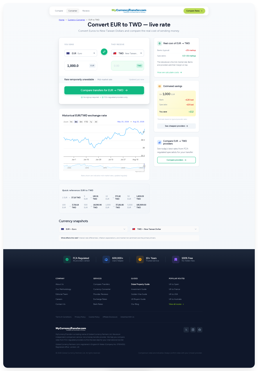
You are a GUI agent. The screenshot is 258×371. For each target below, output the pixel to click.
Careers (59, 299)
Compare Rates (193, 11)
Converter (72, 11)
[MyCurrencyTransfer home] (129, 11)
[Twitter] (186, 329)
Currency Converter (76, 20)
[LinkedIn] (193, 329)
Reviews (86, 11)
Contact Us (60, 304)
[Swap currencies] (104, 52)
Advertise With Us (127, 317)
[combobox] (80, 53)
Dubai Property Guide (140, 284)
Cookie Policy (94, 317)
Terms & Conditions (63, 317)
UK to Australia (175, 299)
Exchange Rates (100, 299)
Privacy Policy (80, 317)
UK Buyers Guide (138, 299)
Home (61, 20)
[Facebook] (199, 329)
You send (69, 44)
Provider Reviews (100, 294)
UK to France (174, 289)
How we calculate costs (168, 72)
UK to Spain (174, 284)
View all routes (175, 304)
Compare (59, 11)
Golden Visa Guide (139, 294)
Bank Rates (98, 304)
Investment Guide (138, 289)
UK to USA (173, 294)
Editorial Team (62, 294)
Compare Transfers (101, 284)
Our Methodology (63, 289)
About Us (60, 284)
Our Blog (135, 304)
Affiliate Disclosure (110, 317)
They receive (117, 44)
